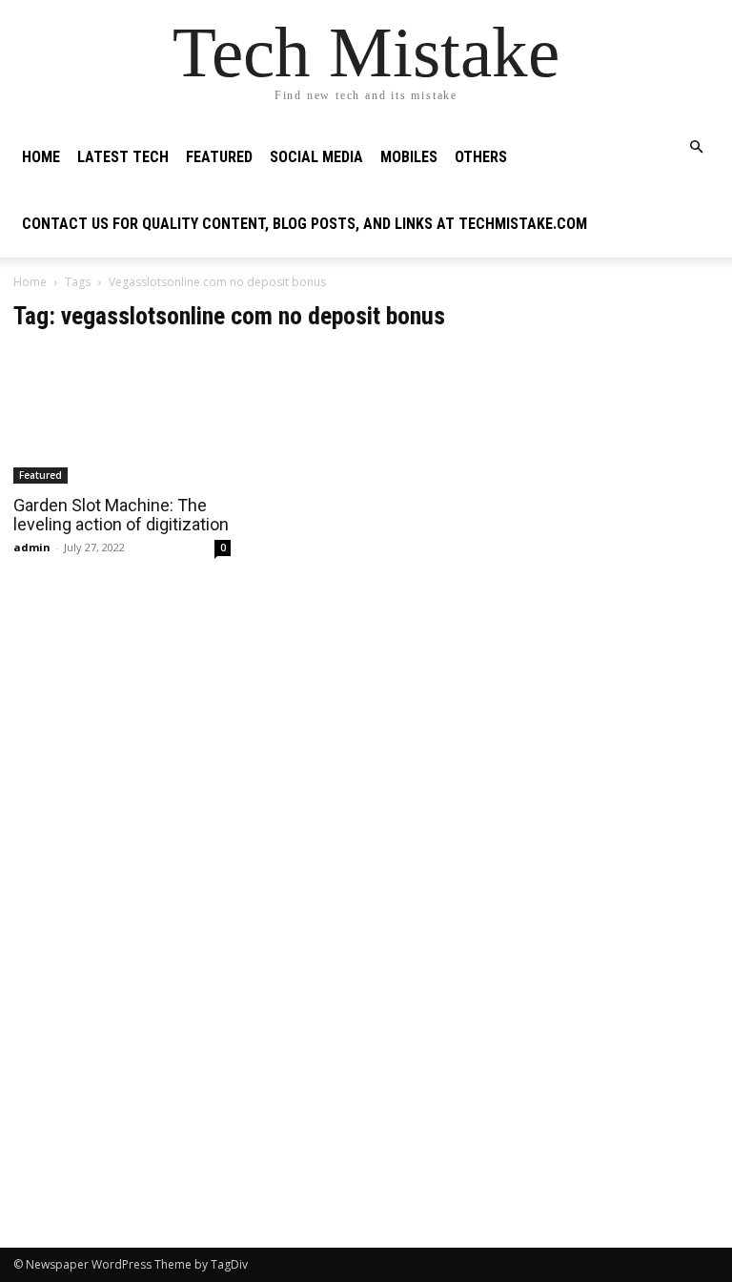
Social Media (316, 157)
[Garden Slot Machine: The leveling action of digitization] (122, 417)
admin (32, 547)
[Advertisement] (610, 396)
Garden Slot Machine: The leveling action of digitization (121, 514)
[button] (696, 147)
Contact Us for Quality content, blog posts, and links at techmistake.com (304, 224)
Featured (219, 157)
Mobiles (408, 157)
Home (41, 157)
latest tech (123, 157)
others (481, 157)
